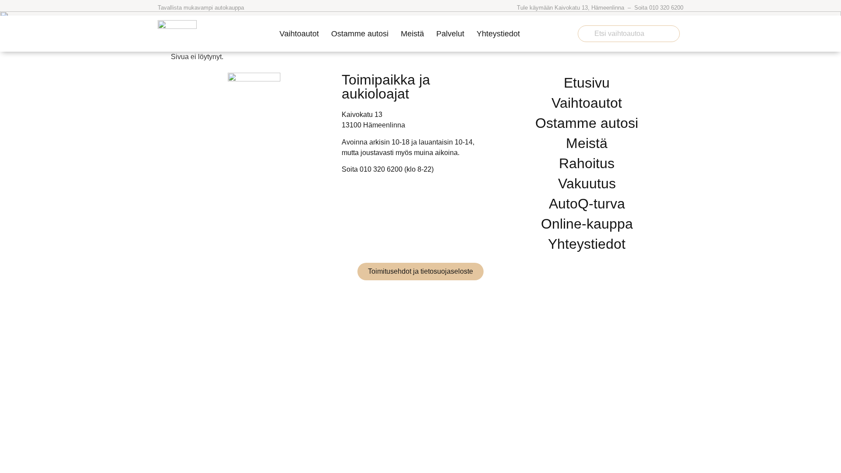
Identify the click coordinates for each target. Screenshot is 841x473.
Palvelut (450, 33)
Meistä (412, 33)
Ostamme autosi (360, 33)
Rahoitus (587, 163)
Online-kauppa (587, 224)
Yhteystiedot (498, 33)
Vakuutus (587, 183)
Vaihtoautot (299, 33)
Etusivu (587, 83)
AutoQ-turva (587, 204)
